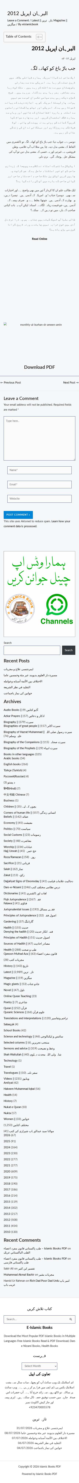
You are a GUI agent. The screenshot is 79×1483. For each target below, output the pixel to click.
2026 (7, 1135)
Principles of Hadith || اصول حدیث (27, 937)
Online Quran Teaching (17, 996)
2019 (7, 1177)
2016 (7, 1195)
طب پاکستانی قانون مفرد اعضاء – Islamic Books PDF (35, 1248)
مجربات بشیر (46, 1274)
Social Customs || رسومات (22, 835)
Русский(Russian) (14, 776)
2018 (7, 1183)
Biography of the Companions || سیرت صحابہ (34, 742)
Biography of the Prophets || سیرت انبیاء (31, 748)
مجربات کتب (16, 960)
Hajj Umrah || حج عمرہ (20, 851)
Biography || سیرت (18, 722)
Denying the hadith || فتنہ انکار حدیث (28, 931)
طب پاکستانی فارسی (16, 1262)
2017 (7, 1189)
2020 (7, 1171)
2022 (7, 1159)
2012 (7, 1219)
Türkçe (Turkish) (13, 770)
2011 (7, 1226)
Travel (7, 1066)
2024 (7, 1147)
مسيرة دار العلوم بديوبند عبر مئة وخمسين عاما (30, 675)
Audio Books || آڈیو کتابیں (21, 710)
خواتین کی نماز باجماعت (18, 693)
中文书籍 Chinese (14, 794)
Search (8, 643)
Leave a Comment (18, 20)
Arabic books (11, 758)
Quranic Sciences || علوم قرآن (24, 1012)
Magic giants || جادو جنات (21, 984)
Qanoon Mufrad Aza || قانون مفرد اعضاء (30, 954)
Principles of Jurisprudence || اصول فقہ (30, 915)
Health (8, 1095)
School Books (12, 1030)
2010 (7, 1232)
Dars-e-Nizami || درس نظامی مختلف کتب (32, 887)
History (8, 1101)
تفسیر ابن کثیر (26, 1268)
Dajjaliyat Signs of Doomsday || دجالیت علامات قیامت (38, 881)
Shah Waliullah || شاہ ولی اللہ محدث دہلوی (32, 1054)
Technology (11, 1060)
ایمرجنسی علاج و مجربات (18, 669)
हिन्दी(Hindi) (10, 788)
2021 (7, 1165)
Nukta (7, 1113)
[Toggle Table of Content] (37, 37)
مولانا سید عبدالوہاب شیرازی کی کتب (31, 1131)
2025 (7, 1141)
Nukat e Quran (12, 1107)
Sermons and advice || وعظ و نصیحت (29, 1048)
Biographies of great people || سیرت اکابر (32, 726)
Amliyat (8, 1082)
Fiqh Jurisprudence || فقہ (22, 899)
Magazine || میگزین (18, 978)
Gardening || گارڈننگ (18, 921)
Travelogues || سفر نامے (20, 1072)
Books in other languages (19, 754)
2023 (7, 1153)
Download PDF (39, 367)
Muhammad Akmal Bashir (19, 1274)
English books (12, 764)
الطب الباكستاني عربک (17, 1252)
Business (9, 800)
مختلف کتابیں (21, 1125)
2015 (7, 1201)
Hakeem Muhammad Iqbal (19, 1089)
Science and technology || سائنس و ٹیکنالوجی (33, 1036)
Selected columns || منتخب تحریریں (26, 1042)
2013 (7, 1214)
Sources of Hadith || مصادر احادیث (27, 943)
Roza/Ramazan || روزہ (19, 857)
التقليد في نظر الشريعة (17, 687)
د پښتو (11, 782)
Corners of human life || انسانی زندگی (30, 812)
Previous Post (10, 382)
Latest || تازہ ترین (42, 20)
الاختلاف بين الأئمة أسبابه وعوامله (23, 681)
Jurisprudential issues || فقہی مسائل (29, 909)
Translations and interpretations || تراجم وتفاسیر (36, 1018)
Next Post (71, 382)
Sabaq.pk (9, 1024)
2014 (7, 1208)
